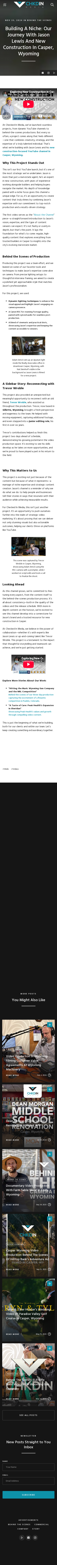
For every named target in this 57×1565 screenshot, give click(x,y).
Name (5, 1461)
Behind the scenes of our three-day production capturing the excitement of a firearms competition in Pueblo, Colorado (31, 698)
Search (53, 3)
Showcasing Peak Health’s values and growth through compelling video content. (30, 713)
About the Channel (44, 215)
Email (5, 1475)
